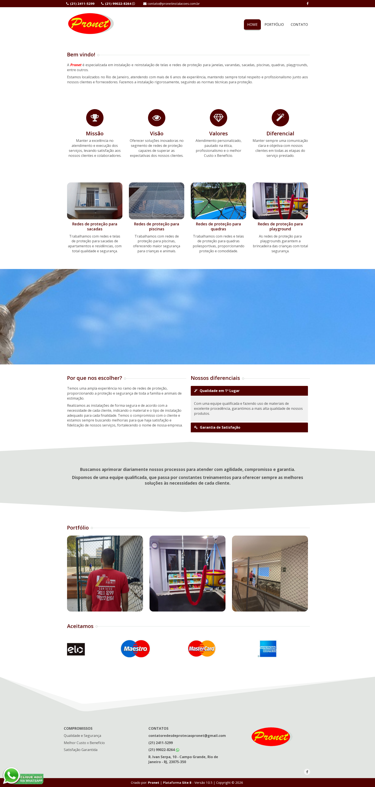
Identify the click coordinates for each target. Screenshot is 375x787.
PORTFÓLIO (274, 24)
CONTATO (299, 24)
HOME (252, 24)
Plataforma (176, 782)
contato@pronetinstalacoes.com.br (174, 3)
